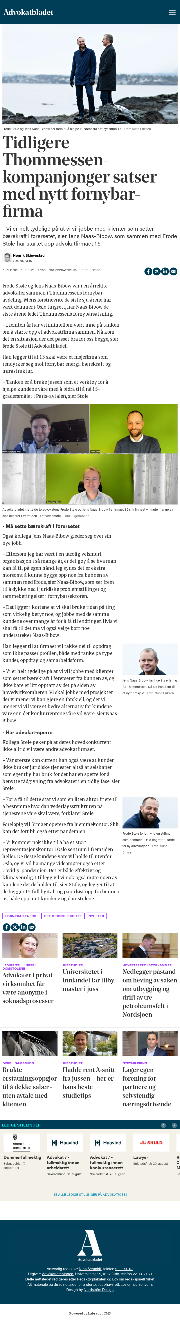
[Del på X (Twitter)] (156, 271)
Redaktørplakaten (91, 1279)
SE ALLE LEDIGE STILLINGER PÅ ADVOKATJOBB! (90, 1194)
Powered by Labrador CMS (90, 1313)
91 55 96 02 (124, 1268)
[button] (164, 1125)
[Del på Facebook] (148, 271)
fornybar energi (21, 915)
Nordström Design (99, 1289)
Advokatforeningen (57, 1273)
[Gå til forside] (40, 12)
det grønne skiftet (63, 915)
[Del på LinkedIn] (165, 271)
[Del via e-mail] (173, 271)
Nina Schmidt (90, 1268)
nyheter (96, 915)
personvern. (143, 1284)
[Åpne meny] (172, 12)
